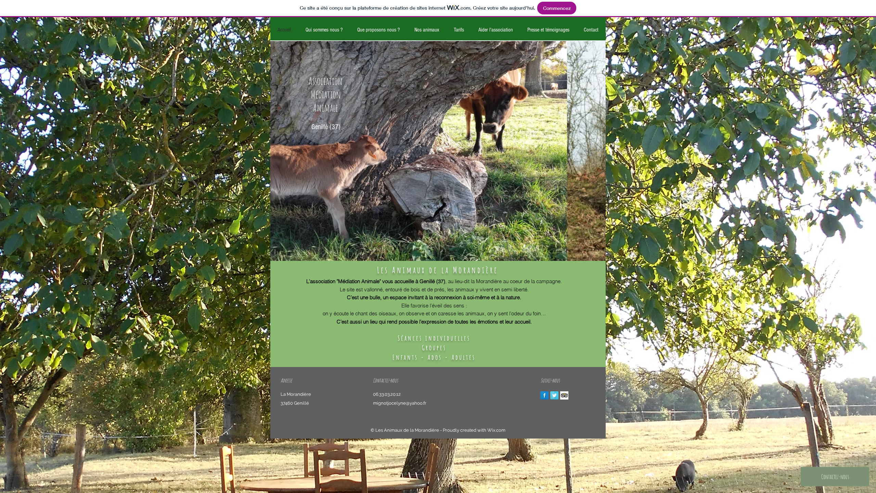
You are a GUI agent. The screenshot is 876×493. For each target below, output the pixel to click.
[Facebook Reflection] (544, 395)
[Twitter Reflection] (554, 395)
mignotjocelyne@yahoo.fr (399, 403)
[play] (595, 250)
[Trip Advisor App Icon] (564, 395)
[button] (438, 151)
